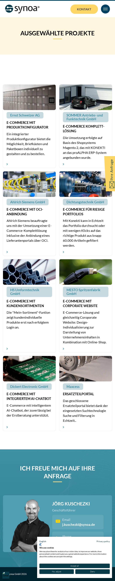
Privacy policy (103, 541)
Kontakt (84, 9)
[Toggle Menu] (105, 8)
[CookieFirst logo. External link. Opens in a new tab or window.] (40, 544)
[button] (42, 541)
